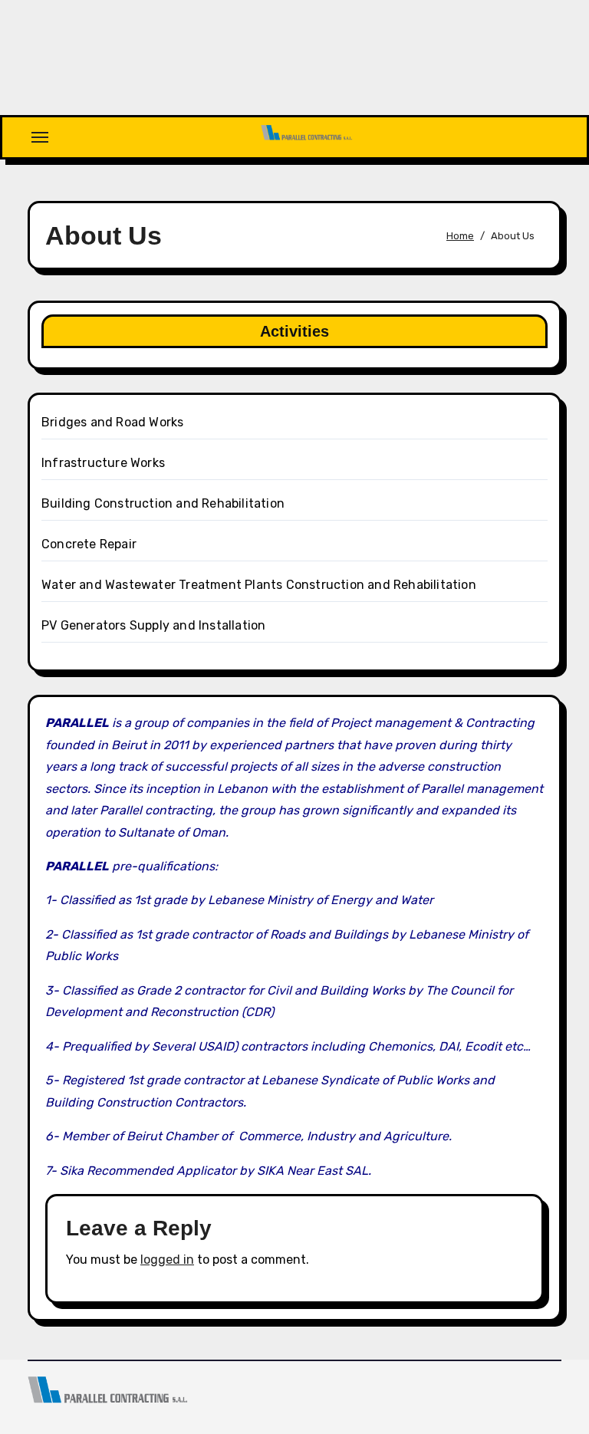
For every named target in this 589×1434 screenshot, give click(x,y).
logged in (167, 1259)
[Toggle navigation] (40, 137)
